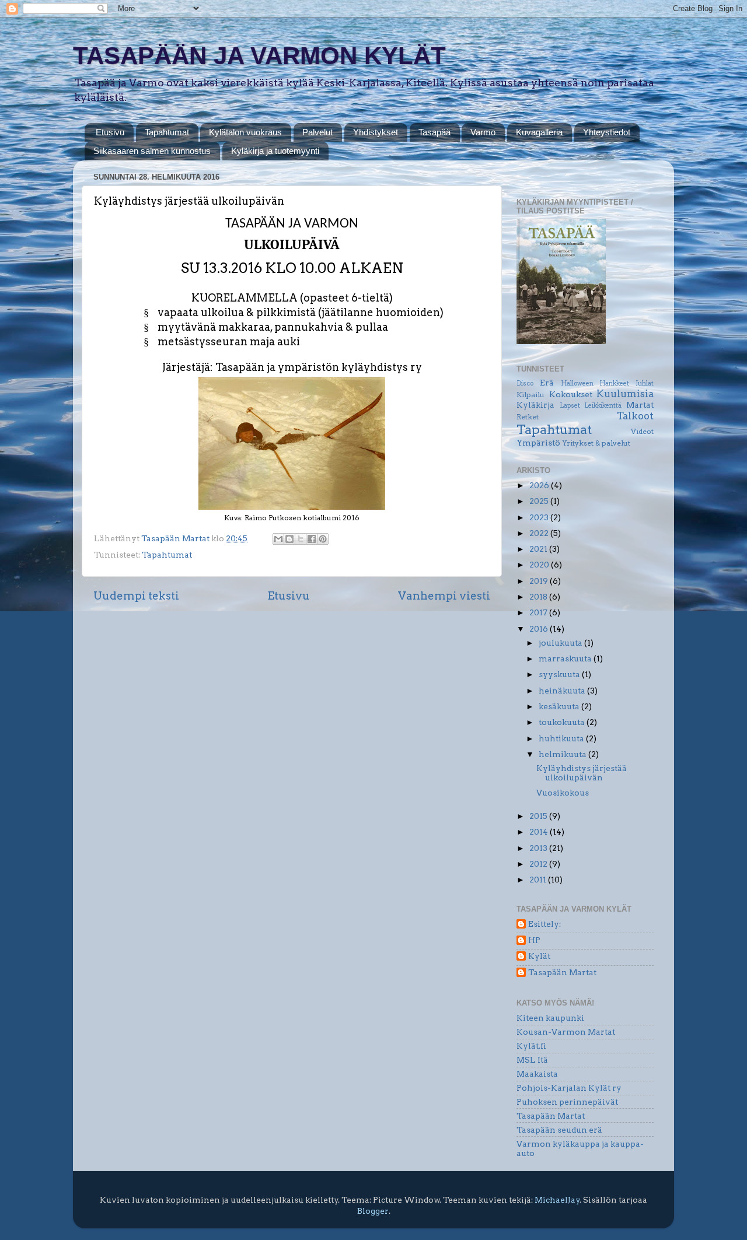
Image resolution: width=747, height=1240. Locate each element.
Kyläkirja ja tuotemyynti (275, 151)
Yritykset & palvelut (596, 443)
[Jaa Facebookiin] (311, 539)
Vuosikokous (562, 792)
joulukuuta (561, 642)
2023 (539, 517)
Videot (642, 431)
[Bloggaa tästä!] (289, 539)
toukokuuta (563, 722)
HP (534, 940)
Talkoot (635, 416)
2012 (539, 863)
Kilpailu (530, 394)
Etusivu (110, 132)
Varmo (482, 132)
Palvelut (317, 132)
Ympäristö (538, 442)
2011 (538, 879)
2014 (539, 831)
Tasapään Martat (562, 972)
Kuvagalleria (539, 132)
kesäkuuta (560, 706)
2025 (539, 501)
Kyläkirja (535, 404)
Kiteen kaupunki (550, 1017)
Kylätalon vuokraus (245, 132)
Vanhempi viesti (444, 596)
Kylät (539, 956)
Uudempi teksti (136, 596)
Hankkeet (614, 383)
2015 (539, 816)
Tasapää (434, 132)
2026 (540, 485)
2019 (539, 581)
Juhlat (645, 383)
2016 (539, 628)
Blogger (373, 1211)
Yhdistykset (375, 132)
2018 (539, 596)
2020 (540, 564)
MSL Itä (532, 1059)
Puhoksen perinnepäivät (567, 1101)
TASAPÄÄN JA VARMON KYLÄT (259, 55)
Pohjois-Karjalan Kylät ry (569, 1087)
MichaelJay (557, 1199)
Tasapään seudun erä (559, 1129)
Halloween (577, 383)
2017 (539, 612)
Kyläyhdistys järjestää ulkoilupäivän (581, 772)
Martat (640, 404)
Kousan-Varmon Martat (565, 1031)
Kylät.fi (531, 1045)
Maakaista (537, 1073)
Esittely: (544, 924)
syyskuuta (560, 674)
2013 (539, 848)
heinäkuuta (563, 690)
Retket (527, 416)
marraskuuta (566, 658)
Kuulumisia (625, 394)
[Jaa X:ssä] (300, 539)
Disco (524, 383)
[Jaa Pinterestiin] (323, 539)
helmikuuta (563, 754)
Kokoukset (570, 394)
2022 (539, 533)
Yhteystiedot (606, 132)
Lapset (570, 405)
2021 (539, 549)
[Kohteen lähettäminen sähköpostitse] (278, 539)
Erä (547, 382)
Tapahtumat (167, 132)
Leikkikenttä (603, 405)
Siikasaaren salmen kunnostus (152, 151)
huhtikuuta (562, 738)
